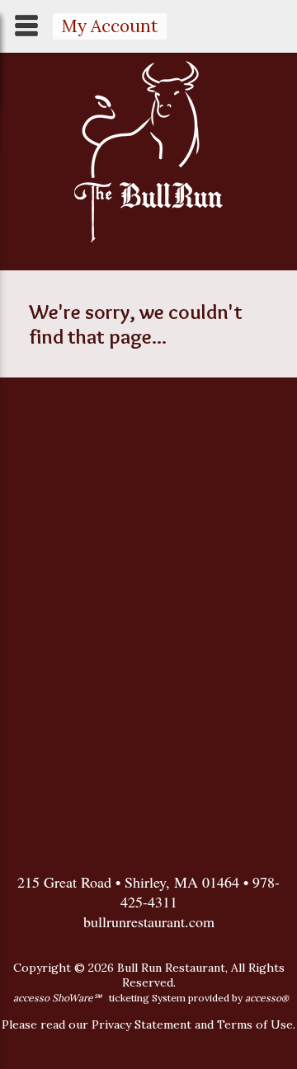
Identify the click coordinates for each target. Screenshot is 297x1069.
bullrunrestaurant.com (148, 921)
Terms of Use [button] (255, 1024)
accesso (267, 998)
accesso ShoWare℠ (57, 998)
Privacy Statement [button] (141, 1024)
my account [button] (109, 26)
